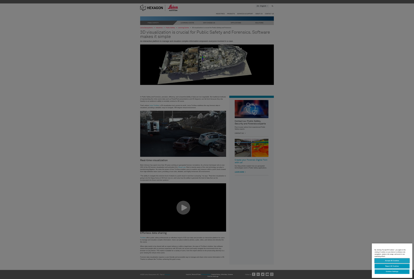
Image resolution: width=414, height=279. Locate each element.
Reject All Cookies (392, 266)
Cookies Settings (392, 271)
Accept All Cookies (392, 261)
